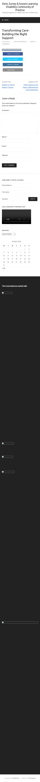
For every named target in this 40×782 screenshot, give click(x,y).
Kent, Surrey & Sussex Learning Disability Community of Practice (20, 6)
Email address (7, 185)
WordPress (15, 778)
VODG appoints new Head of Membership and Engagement (30, 87)
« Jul (3, 268)
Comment (6, 110)
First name (5, 192)
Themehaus (32, 778)
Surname (5, 199)
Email (4, 146)
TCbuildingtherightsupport (11, 50)
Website (5, 155)
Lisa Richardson (20, 42)
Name (4, 137)
